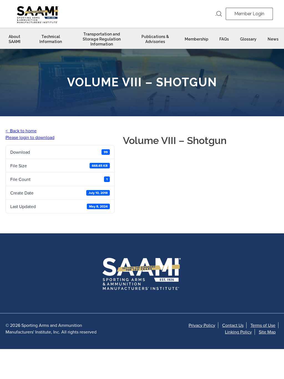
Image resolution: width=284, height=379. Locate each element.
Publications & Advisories (155, 39)
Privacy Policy (202, 325)
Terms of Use (262, 325)
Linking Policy (238, 332)
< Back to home (21, 131)
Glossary (248, 39)
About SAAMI (15, 39)
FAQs (224, 39)
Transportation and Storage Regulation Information (102, 39)
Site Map (267, 332)
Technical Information (50, 39)
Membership (196, 39)
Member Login (249, 13)
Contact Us (233, 325)
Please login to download (30, 137)
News (273, 39)
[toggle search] (219, 14)
